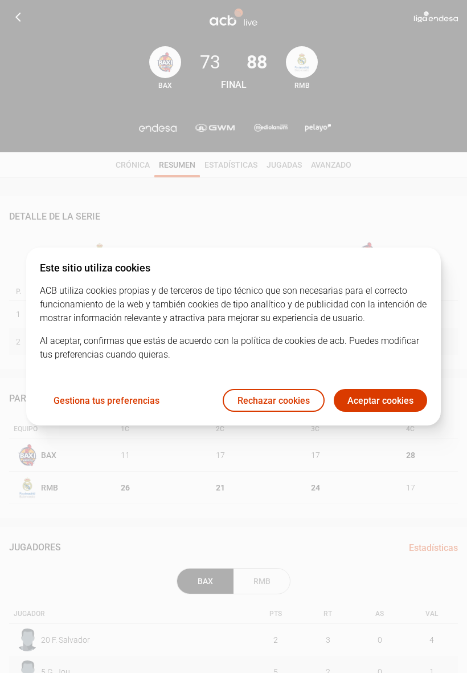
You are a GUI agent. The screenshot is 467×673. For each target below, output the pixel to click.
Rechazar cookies (273, 400)
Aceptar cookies (380, 400)
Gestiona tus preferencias (106, 400)
